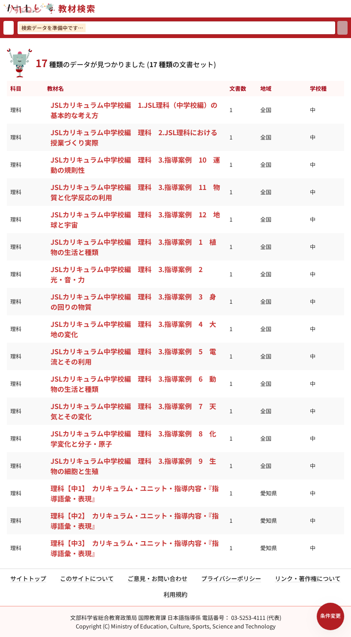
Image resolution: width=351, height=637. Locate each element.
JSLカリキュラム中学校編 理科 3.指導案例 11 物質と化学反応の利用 (135, 192)
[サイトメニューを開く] (347, 8)
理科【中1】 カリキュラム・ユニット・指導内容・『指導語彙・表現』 (135, 493)
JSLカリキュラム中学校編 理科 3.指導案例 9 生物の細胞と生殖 (133, 466)
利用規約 (175, 594)
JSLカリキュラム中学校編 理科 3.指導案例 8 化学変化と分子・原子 (133, 438)
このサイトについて (87, 578)
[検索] (342, 28)
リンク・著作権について (308, 578)
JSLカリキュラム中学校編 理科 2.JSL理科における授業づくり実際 (134, 137)
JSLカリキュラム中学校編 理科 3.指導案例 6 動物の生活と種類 (133, 383)
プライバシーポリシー (231, 578)
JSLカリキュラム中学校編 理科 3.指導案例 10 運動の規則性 (135, 164)
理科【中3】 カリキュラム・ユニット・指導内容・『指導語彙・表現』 (135, 548)
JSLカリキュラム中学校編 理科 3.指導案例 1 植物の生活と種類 (133, 247)
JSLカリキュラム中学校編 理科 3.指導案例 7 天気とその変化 (133, 411)
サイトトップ (28, 578)
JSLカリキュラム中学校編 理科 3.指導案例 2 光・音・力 (130, 274)
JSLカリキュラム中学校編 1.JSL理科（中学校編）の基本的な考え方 (134, 110)
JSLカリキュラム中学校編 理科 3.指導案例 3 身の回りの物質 (133, 301)
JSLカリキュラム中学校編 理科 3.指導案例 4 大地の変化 (133, 329)
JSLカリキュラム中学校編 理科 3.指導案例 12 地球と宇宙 (135, 219)
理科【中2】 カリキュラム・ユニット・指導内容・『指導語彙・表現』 (135, 520)
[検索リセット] (8, 28)
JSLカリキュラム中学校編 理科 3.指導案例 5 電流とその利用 (133, 356)
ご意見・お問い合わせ (157, 578)
